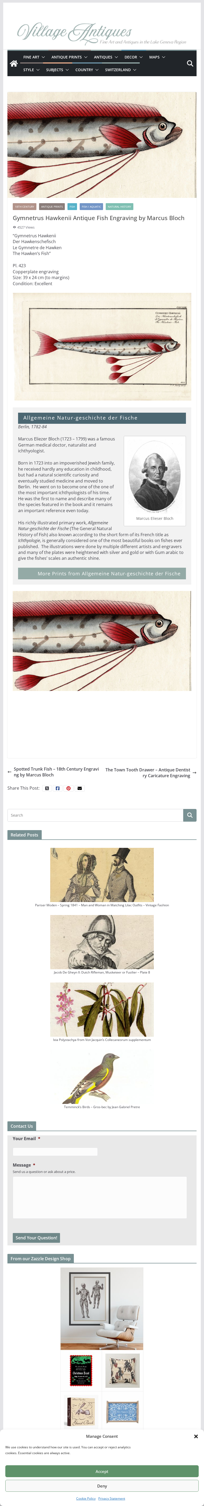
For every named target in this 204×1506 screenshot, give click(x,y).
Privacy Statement (111, 1498)
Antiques (103, 57)
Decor (131, 57)
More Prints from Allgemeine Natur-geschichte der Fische (109, 573)
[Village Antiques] (102, 35)
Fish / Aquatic (91, 206)
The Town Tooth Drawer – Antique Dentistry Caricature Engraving (147, 773)
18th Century (24, 206)
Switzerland (118, 69)
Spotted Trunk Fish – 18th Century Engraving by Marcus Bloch (56, 772)
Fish (72, 206)
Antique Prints (67, 57)
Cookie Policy (86, 1498)
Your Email (26, 1138)
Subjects (54, 69)
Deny (102, 1486)
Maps (154, 57)
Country (84, 69)
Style (28, 69)
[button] (196, 1436)
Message (24, 1165)
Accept (102, 1471)
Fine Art (31, 57)
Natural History (119, 206)
